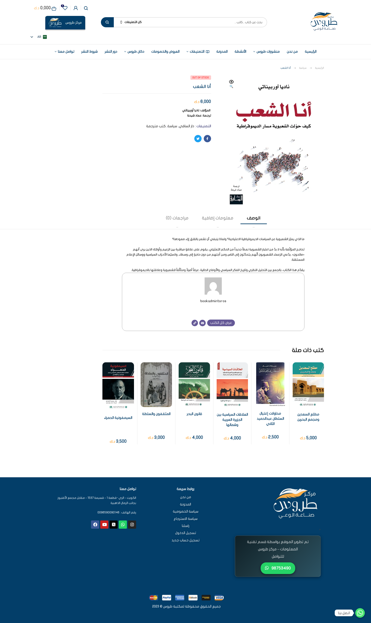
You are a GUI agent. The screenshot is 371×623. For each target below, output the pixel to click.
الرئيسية (319, 68)
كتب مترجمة (156, 126)
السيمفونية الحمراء (118, 417)
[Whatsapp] (123, 524)
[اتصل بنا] (360, 613)
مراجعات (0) (177, 218)
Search (107, 22)
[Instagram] (132, 524)
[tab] (253, 222)
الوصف (253, 218)
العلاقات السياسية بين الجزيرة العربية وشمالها (232, 420)
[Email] (202, 323)
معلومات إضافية (217, 218)
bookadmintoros (213, 301)
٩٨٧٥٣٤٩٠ (281, 568)
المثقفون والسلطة (156, 414)
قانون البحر (194, 414)
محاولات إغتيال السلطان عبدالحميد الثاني (270, 419)
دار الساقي (186, 126)
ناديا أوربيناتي (190, 110)
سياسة (303, 68)
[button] (231, 84)
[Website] (195, 323)
